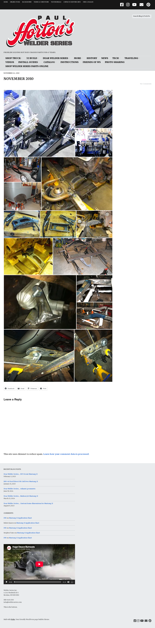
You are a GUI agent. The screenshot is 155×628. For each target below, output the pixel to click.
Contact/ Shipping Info (72, 2)
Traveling (131, 58)
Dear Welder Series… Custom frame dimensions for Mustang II (28, 503)
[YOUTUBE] (134, 4)
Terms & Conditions (41, 2)
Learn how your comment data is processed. (66, 454)
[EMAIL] (141, 4)
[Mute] (68, 582)
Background (27, 2)
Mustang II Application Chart (20, 518)
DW (5, 518)
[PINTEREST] (148, 4)
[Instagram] (138, 620)
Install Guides (28, 62)
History (92, 58)
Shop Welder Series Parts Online (26, 66)
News (104, 58)
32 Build (31, 58)
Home (6, 2)
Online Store (15, 2)
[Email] (146, 620)
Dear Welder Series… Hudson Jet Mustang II (21, 496)
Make (13, 619)
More (77, 58)
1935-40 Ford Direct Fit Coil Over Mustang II (21, 481)
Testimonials (56, 2)
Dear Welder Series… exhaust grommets (19, 489)
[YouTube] (142, 620)
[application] (39, 564)
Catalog (49, 62)
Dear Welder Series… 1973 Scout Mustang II (21, 474)
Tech (115, 58)
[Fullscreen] (72, 582)
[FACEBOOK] (122, 4)
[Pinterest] (150, 620)
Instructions (69, 62)
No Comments (145, 84)
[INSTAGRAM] (128, 4)
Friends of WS (92, 62)
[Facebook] (135, 620)
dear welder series (55, 58)
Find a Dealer (88, 2)
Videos (9, 62)
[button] (39, 123)
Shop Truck (13, 58)
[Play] (6, 582)
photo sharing (114, 62)
